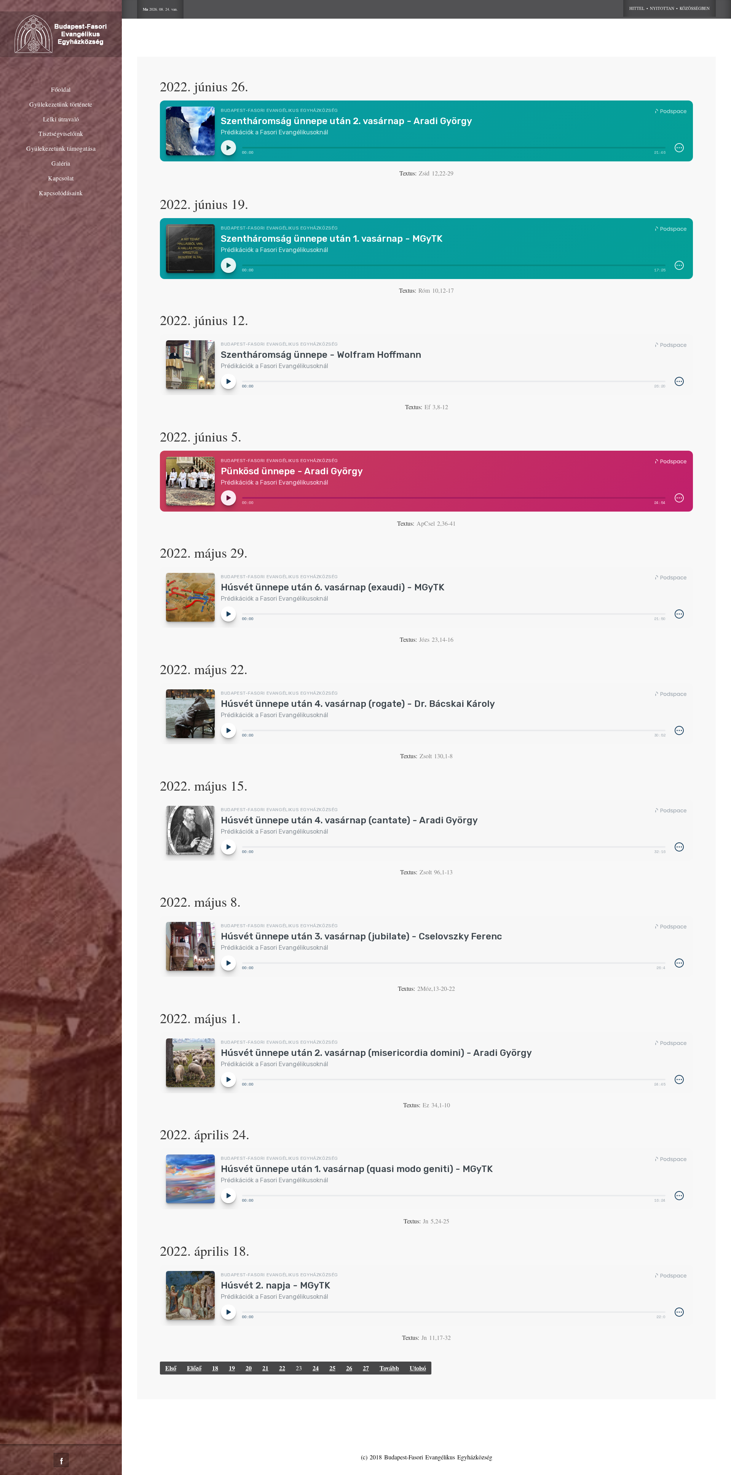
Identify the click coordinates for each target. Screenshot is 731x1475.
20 (249, 1367)
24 (316, 1367)
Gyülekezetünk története (61, 104)
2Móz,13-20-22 (436, 988)
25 (332, 1367)
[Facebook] (61, 1460)
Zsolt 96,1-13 (436, 872)
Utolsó (418, 1367)
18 (215, 1367)
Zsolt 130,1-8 (436, 756)
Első (170, 1367)
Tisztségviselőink (60, 133)
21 (265, 1367)
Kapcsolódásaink (61, 193)
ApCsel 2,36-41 (436, 523)
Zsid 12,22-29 (436, 173)
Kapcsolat (61, 178)
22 (282, 1367)
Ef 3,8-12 (436, 407)
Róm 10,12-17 (436, 290)
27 (366, 1367)
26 (349, 1367)
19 (232, 1367)
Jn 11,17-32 (436, 1337)
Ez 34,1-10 (436, 1105)
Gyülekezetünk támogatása (61, 148)
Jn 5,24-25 (436, 1221)
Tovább (389, 1367)
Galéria (60, 163)
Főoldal (61, 89)
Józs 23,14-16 (436, 639)
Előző (194, 1367)
